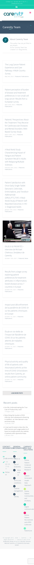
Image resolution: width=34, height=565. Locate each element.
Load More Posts (17, 393)
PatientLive (28, 531)
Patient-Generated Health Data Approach (28, 480)
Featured (18, 76)
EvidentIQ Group (8, 541)
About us (17, 459)
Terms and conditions (17, 482)
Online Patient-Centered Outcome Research (27, 465)
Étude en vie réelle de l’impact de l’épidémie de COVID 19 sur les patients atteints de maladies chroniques (15, 337)
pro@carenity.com (17, 3)
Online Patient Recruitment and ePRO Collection (28, 520)
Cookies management (18, 490)
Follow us (7, 473)
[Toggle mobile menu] (30, 13)
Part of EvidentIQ (17, 465)
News (26, 258)
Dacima (22, 541)
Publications (25, 76)
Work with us (19, 472)
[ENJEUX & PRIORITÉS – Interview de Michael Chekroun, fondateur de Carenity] (17, 231)
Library (16, 497)
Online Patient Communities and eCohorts (28, 496)
